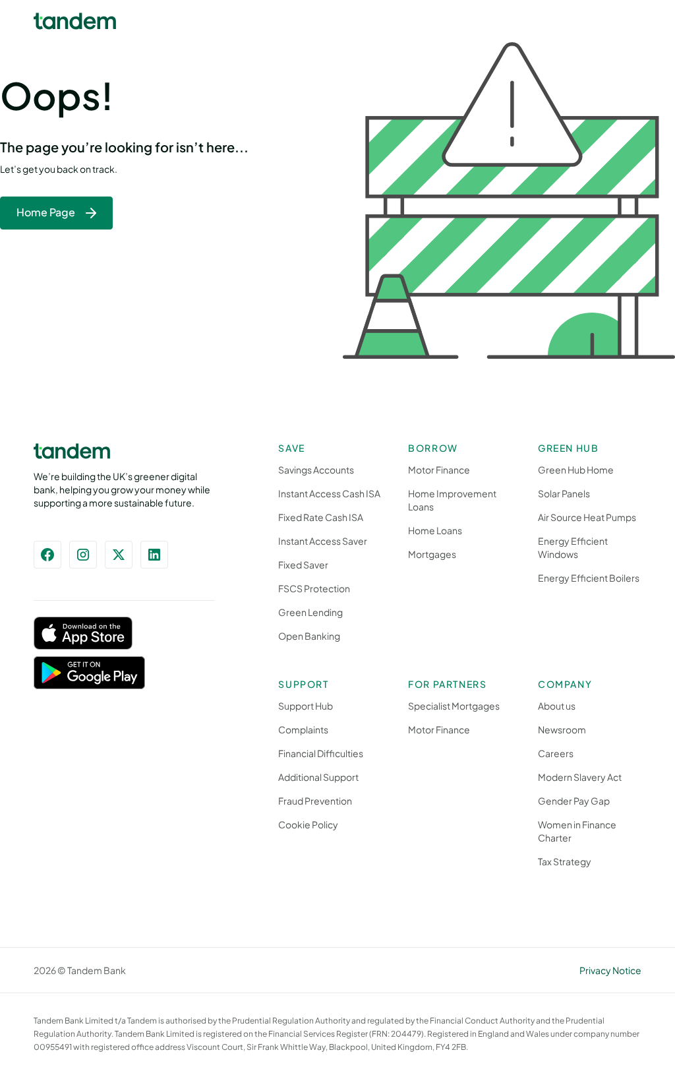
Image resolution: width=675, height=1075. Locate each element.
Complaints (303, 729)
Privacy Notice (610, 970)
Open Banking (309, 636)
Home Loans (435, 530)
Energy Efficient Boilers (588, 578)
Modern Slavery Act (580, 777)
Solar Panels (564, 493)
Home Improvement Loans (452, 499)
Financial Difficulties (320, 753)
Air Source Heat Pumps (587, 517)
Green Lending (310, 612)
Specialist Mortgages (454, 706)
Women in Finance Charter (577, 831)
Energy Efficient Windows (573, 547)
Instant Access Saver (322, 541)
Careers (555, 753)
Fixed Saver (303, 564)
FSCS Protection (314, 588)
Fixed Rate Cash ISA (320, 517)
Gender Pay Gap (574, 801)
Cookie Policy (308, 824)
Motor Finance (439, 470)
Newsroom (562, 729)
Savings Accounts (316, 470)
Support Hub (305, 706)
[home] (75, 21)
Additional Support (318, 777)
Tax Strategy (564, 861)
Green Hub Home (576, 470)
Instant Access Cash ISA (329, 493)
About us (556, 706)
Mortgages (432, 554)
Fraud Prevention (315, 801)
